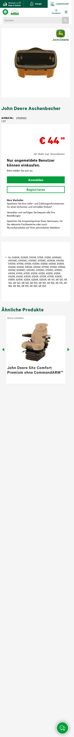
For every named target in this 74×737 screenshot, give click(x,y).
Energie (38, 4)
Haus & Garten (14, 4)
